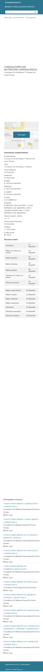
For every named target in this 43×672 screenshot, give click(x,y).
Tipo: (6, 164)
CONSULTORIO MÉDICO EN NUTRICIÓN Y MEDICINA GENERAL (21, 536)
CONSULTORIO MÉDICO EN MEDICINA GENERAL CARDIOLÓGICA (20, 596)
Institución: (8, 175)
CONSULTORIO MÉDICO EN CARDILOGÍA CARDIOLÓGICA (21, 643)
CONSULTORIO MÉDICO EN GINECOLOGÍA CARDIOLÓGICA (21, 611)
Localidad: (8, 192)
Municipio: (8, 186)
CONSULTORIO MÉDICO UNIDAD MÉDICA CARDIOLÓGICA (21, 520)
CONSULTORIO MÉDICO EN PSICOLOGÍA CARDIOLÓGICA (21, 583)
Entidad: (7, 181)
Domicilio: (8, 203)
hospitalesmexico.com (12, 664)
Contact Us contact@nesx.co (14, 669)
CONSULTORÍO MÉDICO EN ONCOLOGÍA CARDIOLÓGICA (21, 551)
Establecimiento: (10, 156)
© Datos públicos (17, 664)
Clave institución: (10, 170)
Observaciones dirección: (13, 221)
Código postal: (9, 232)
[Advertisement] (21, 41)
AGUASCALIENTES (18, 17)
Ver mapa (21, 134)
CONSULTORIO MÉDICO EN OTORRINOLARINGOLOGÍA (15, 567)
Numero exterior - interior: (13, 216)
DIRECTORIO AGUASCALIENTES (21, 7)
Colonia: (7, 197)
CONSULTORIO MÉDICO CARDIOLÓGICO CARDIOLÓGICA (21, 505)
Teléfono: (7, 227)
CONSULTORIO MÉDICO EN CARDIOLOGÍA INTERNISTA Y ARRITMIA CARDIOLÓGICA (22, 627)
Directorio (8, 17)
